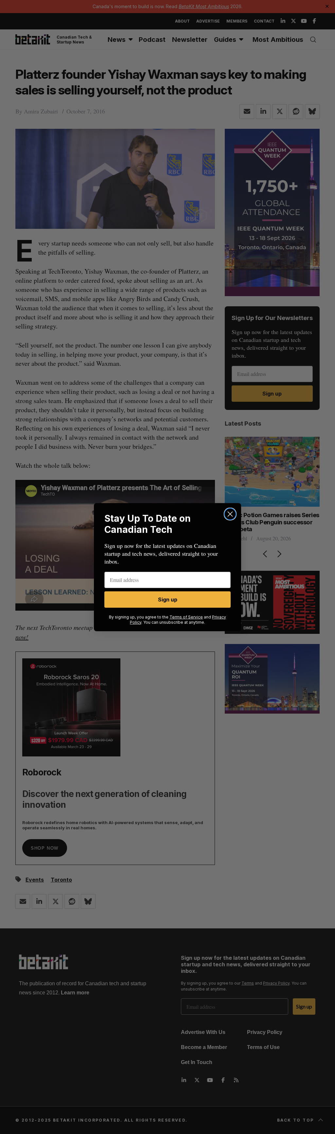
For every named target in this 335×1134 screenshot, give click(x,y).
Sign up (167, 599)
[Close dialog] (230, 514)
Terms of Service (186, 617)
